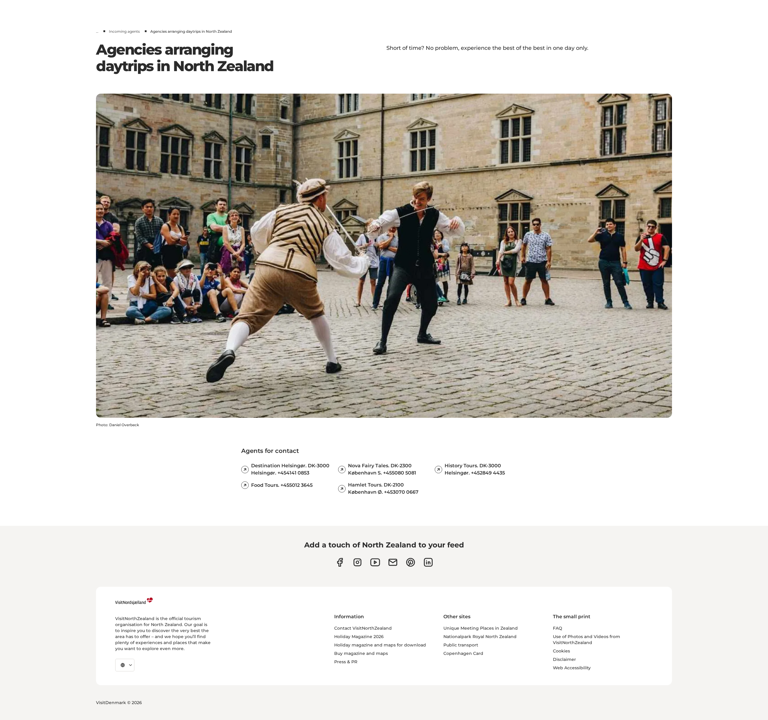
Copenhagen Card (463, 653)
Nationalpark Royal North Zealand (480, 636)
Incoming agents (124, 31)
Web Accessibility (572, 667)
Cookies (561, 651)
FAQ (557, 628)
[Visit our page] (339, 562)
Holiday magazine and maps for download (380, 645)
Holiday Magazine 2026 (359, 636)
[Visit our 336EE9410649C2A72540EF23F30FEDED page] (393, 562)
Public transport (460, 645)
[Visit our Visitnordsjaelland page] (375, 562)
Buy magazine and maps (361, 653)
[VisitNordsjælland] (134, 601)
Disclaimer (564, 659)
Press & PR (345, 661)
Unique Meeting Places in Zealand (480, 628)
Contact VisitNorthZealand (363, 628)
